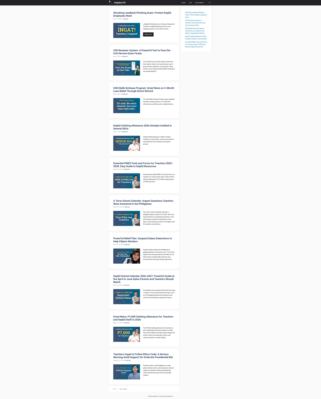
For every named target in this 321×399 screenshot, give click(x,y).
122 (120, 389)
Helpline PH (119, 3)
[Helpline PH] (111, 2)
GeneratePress (169, 396)
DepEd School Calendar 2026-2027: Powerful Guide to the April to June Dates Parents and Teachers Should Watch (143, 279)
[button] (209, 2)
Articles (184, 2)
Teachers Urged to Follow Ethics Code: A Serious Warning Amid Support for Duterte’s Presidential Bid (143, 356)
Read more (148, 34)
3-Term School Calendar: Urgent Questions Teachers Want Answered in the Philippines (143, 202)
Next (125, 389)
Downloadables (199, 2)
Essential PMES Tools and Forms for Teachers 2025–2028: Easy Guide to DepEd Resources (143, 165)
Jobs (190, 2)
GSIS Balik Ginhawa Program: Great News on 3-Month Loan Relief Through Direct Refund (143, 89)
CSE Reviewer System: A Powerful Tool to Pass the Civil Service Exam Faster (141, 52)
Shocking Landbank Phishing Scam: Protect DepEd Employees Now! (196, 15)
